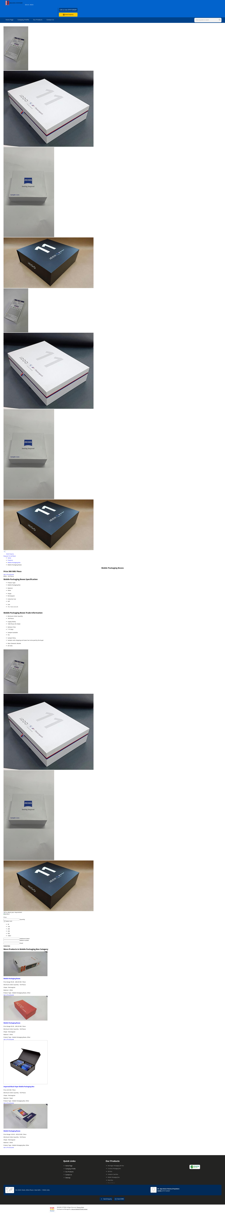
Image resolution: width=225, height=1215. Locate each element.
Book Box (110, 1180)
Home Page (9, 20)
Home (9, 558)
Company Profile (23, 20)
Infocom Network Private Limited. (79, 1209)
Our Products (37, 20)
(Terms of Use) (80, 1207)
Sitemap (67, 1178)
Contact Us (50, 20)
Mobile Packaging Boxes (12, 979)
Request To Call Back (10, 556)
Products (10, 560)
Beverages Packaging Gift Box (116, 1165)
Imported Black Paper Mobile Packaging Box (19, 1087)
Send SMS (120, 1199)
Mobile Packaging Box (14, 562)
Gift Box (110, 1171)
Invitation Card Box (113, 1174)
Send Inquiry (69, 14)
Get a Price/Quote (9, 574)
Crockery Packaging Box (114, 1168)
